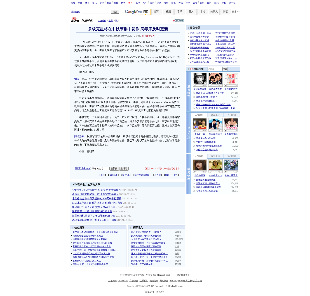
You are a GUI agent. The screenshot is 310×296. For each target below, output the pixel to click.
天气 (195, 3)
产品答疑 (197, 280)
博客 (123, 3)
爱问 (209, 3)
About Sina (123, 280)
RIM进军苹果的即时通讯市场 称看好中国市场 (97, 203)
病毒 (76, 79)
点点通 (157, 175)
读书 (173, 3)
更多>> (236, 11)
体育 (87, 3)
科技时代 (102, 20)
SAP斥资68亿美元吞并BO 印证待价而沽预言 (96, 190)
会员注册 (187, 280)
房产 (152, 3)
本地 (202, 11)
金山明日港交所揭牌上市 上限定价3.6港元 (95, 194)
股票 (109, 3)
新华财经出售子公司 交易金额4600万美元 (95, 207)
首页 (73, 3)
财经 (102, 3)
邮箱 (216, 3)
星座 (188, 3)
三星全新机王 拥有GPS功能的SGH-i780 (93, 215)
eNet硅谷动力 (148, 36)
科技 (116, 3)
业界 (111, 20)
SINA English (176, 280)
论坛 (102, 175)
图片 (191, 11)
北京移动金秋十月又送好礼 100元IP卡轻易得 (96, 198)
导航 (224, 3)
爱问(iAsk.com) (83, 168)
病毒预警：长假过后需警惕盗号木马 (92, 211)
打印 (167, 175)
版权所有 (160, 291)
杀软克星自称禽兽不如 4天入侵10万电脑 (94, 220)
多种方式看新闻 (141, 175)
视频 (137, 3)
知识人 (214, 11)
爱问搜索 (75, 11)
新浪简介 (112, 280)
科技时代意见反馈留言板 (132, 275)
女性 (166, 3)
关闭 (176, 175)
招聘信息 (154, 280)
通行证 (232, 3)
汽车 (145, 3)
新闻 (80, 3)
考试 (181, 3)
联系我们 (144, 280)
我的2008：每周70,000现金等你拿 (162, 168)
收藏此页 (113, 175)
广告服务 (134, 280)
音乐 (179, 11)
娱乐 (94, 3)
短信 (202, 3)
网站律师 (164, 280)
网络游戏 (79, 136)
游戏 (159, 3)
